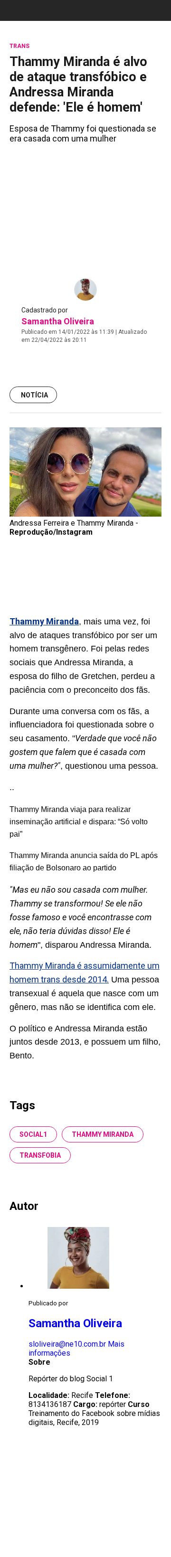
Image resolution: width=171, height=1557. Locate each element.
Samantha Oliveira (57, 321)
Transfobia (40, 1155)
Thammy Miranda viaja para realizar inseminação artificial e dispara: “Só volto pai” (79, 821)
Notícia (34, 395)
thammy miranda (102, 1134)
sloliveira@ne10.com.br (67, 1344)
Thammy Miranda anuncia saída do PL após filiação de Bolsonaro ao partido (84, 861)
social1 (33, 1134)
